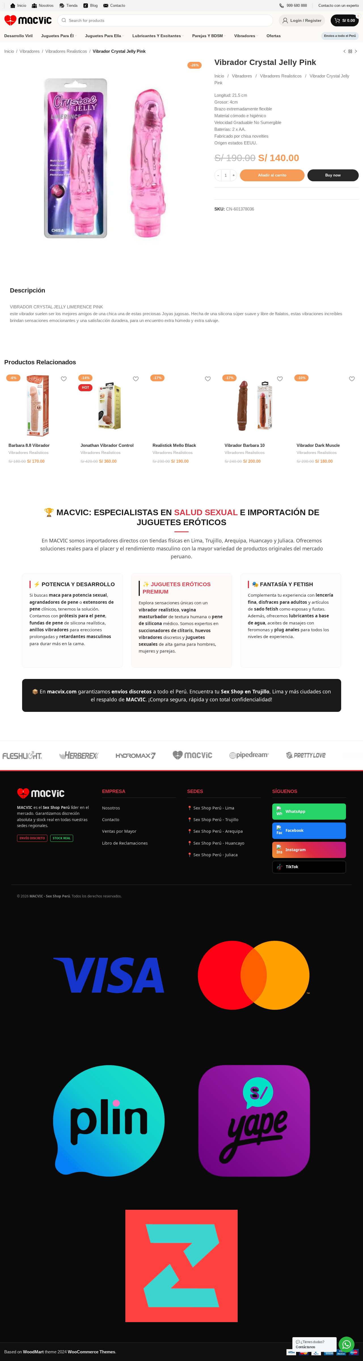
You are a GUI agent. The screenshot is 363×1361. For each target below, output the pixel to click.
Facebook (294, 830)
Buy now (333, 175)
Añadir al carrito (272, 175)
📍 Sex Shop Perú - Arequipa (215, 831)
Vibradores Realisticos (66, 51)
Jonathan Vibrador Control (107, 445)
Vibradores (30, 51)
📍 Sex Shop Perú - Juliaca (212, 854)
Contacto (110, 819)
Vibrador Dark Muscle (318, 445)
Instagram (296, 849)
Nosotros (111, 808)
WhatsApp (295, 811)
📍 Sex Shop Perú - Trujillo (213, 819)
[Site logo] (28, 20)
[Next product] (356, 51)
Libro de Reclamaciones (125, 843)
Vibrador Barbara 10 (245, 445)
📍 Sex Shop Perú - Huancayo (215, 843)
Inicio (9, 51)
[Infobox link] (293, 5)
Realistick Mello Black (174, 445)
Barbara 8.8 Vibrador (29, 445)
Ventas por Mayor (119, 831)
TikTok (292, 866)
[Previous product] (344, 51)
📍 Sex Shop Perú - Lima (210, 808)
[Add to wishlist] (63, 379)
